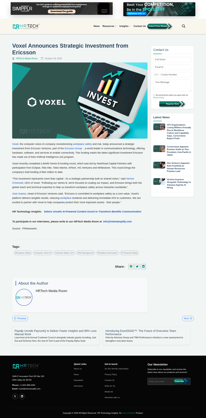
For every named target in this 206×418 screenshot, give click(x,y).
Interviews (78, 386)
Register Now (172, 104)
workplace (66, 198)
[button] (186, 27)
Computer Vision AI (42, 253)
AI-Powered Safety (129, 253)
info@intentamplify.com (117, 221)
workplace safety (82, 144)
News (97, 26)
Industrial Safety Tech (64, 253)
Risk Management (86, 253)
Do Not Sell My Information (117, 369)
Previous (21, 318)
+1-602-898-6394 (27, 385)
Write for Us (110, 386)
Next (186, 318)
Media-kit (109, 392)
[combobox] (156, 74)
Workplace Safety (23, 253)
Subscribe (179, 381)
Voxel (15, 144)
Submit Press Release (157, 26)
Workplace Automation (107, 253)
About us (78, 369)
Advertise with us (112, 397)
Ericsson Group (73, 148)
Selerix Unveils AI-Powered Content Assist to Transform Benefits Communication (92, 211)
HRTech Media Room (51, 291)
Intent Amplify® (128, 413)
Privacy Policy (158, 98)
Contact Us (140, 26)
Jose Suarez (19, 193)
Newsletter (78, 380)
